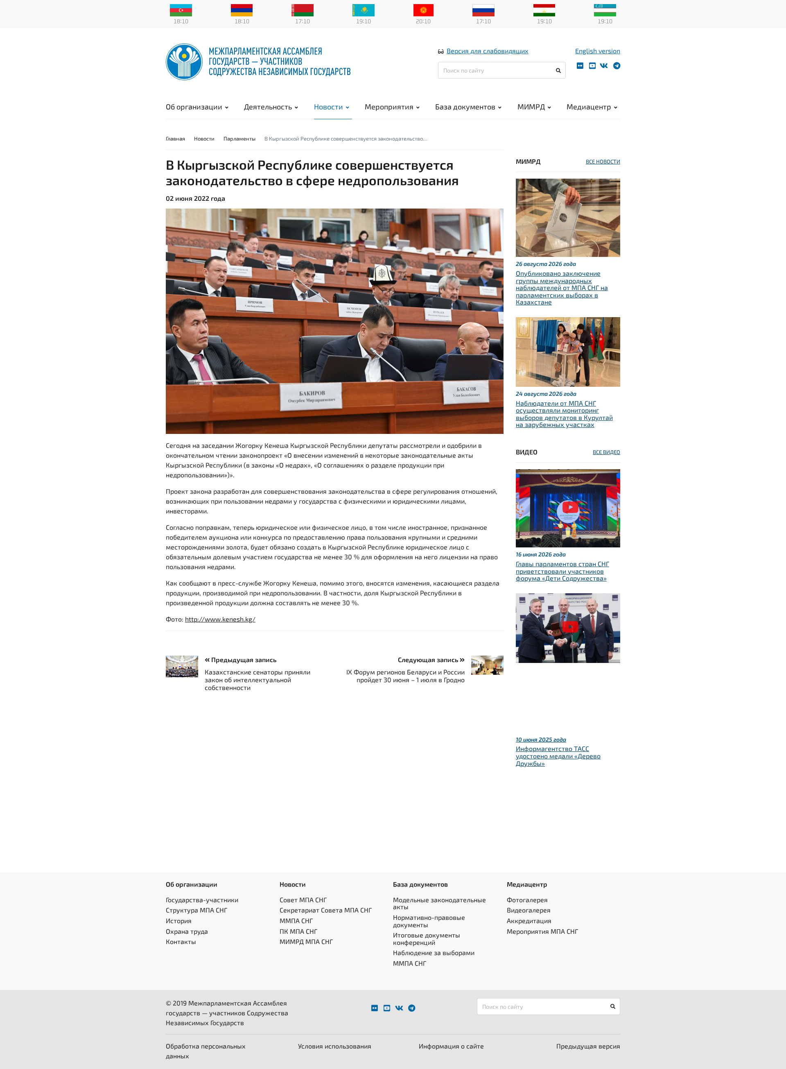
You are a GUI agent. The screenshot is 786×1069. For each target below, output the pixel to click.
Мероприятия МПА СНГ (542, 931)
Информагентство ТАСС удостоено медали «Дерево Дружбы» (558, 755)
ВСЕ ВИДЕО (606, 452)
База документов (465, 106)
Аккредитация (529, 920)
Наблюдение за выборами (433, 952)
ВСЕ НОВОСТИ (603, 161)
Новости (328, 106)
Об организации (194, 106)
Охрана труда (187, 931)
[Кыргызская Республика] (423, 9)
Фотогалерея (527, 899)
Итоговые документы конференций (426, 938)
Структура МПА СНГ (196, 910)
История (179, 920)
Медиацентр (589, 106)
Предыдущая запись (243, 659)
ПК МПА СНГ (298, 931)
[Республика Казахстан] (363, 9)
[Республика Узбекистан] (605, 9)
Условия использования (334, 1046)
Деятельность (268, 106)
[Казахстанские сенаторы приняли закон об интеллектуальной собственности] (185, 666)
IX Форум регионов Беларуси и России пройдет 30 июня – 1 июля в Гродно (405, 675)
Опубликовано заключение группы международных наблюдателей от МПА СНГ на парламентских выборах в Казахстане (562, 287)
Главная (175, 138)
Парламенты (239, 138)
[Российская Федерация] (483, 9)
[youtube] (592, 66)
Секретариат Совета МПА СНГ (326, 910)
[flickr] (580, 66)
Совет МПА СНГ (303, 899)
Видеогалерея (529, 910)
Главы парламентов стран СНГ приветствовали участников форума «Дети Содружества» (562, 571)
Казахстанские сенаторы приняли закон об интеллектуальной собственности (257, 679)
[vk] (604, 66)
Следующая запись (429, 659)
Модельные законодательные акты (439, 903)
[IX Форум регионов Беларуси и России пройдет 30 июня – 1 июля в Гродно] (484, 665)
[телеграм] (616, 66)
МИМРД (531, 106)
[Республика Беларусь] (302, 9)
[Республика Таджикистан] (544, 9)
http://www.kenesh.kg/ (220, 619)
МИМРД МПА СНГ (306, 941)
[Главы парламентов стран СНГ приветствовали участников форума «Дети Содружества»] (568, 507)
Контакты (181, 941)
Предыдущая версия (588, 1046)
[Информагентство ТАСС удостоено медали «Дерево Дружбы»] (568, 627)
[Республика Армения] (242, 9)
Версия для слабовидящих (488, 50)
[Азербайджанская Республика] (181, 9)
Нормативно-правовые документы (429, 920)
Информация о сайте (451, 1046)
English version (597, 50)
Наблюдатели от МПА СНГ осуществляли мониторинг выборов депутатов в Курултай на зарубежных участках (564, 414)
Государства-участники (202, 899)
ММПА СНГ (296, 920)
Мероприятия (389, 106)
